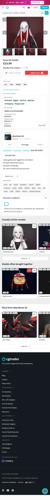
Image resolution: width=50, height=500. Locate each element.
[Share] (40, 78)
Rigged (15, 100)
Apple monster (7, 296)
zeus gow (42, 340)
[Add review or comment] (46, 198)
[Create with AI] (24, 7)
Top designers (7, 444)
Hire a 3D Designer (8, 400)
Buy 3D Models (7, 387)
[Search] (47, 13)
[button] (42, 13)
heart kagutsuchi (8, 252)
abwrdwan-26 (18, 136)
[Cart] (29, 7)
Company (5, 371)
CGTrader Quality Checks (10, 90)
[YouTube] (8, 490)
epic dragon (6, 340)
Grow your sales (8, 420)
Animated (8, 100)
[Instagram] (13, 490)
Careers (4, 379)
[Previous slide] (5, 33)
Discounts (5, 412)
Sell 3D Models (7, 416)
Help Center (6, 383)
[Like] (9, 78)
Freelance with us (8, 428)
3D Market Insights (8, 424)
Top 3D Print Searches (10, 436)
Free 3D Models (7, 404)
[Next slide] (45, 33)
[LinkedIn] (3, 490)
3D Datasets (6, 396)
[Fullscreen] (4, 19)
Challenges (6, 448)
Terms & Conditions (9, 482)
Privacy (20, 482)
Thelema (42, 252)
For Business (6, 392)
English (29, 482)
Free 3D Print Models (9, 408)
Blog (3, 375)
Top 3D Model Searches (10, 432)
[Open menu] (3, 7)
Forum (4, 452)
